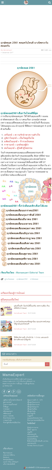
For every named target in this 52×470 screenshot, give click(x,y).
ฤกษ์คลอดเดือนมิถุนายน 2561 (23, 233)
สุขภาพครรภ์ (7, 402)
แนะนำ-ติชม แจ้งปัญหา (10, 462)
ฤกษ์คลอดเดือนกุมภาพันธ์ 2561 (23, 214)
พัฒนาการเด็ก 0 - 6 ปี (34, 400)
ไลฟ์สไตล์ (31, 423)
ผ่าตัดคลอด (34, 279)
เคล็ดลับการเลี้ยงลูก (35, 395)
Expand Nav (2, 2)
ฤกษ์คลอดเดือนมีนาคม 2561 (22, 219)
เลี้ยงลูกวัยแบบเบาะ (33, 402)
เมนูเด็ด (29, 432)
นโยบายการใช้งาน (9, 455)
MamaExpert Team (20, 313)
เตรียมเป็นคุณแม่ (10, 395)
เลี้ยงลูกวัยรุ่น (31, 411)
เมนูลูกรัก (30, 416)
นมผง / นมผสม (8, 416)
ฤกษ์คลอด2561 (22, 279)
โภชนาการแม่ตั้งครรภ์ (10, 404)
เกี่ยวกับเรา (8, 448)
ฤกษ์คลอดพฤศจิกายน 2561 (22, 258)
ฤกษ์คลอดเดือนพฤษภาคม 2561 (24, 228)
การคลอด (6, 409)
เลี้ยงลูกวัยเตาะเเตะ (33, 404)
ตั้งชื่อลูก (6, 407)
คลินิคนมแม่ (7, 413)
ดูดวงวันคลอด (9, 279)
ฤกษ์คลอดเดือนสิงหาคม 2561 (24, 243)
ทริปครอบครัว (31, 434)
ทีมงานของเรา (7, 453)
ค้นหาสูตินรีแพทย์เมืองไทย (11, 422)
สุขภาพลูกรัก (31, 413)
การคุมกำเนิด (7, 420)
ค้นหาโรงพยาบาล (9, 418)
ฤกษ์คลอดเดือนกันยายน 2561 (24, 248)
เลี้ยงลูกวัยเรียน (32, 409)
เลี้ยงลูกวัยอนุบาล (32, 407)
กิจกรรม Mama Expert (35, 445)
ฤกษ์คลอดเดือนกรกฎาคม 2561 (24, 238)
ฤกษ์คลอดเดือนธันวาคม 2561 (24, 263)
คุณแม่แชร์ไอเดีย (32, 436)
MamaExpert (26, 2)
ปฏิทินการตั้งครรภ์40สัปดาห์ (12, 400)
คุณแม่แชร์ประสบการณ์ (34, 418)
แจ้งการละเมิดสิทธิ (9, 464)
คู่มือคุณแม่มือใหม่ (10, 300)
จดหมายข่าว (11, 354)
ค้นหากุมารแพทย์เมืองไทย (35, 420)
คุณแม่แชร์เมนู (32, 439)
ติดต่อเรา (6, 457)
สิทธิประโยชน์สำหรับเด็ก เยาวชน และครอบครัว (37, 442)
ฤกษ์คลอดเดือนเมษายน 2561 (22, 223)
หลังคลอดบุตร (7, 411)
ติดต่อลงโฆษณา (8, 459)
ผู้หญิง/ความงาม (32, 427)
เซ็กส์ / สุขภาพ (32, 430)
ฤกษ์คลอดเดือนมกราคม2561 (22, 210)
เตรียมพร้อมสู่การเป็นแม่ (13, 293)
